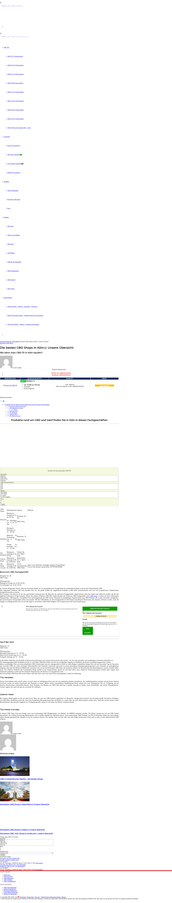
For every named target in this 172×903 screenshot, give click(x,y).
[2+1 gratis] (59, 495)
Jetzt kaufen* (39, 863)
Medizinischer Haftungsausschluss (50, 897)
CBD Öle (6, 47)
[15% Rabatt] (59, 494)
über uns (37, 897)
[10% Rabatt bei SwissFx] (13, 606)
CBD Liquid (10, 288)
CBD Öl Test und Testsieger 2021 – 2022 (19, 128)
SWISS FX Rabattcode (10, 894)
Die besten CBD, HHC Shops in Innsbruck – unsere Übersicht (26, 833)
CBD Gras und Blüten (13, 235)
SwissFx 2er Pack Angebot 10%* (9, 860)
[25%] (59, 489)
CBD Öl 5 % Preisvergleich (15, 56)
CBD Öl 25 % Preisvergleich (15, 92)
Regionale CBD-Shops (13, 199)
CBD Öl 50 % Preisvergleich (15, 119)
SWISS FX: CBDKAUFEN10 (61, 373)
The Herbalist (13, 412)
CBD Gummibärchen (10, 881)
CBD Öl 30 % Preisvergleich (15, 101)
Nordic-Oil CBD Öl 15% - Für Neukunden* (12, 866)
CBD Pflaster (11, 253)
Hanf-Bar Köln (14, 411)
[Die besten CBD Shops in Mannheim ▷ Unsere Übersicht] (15, 801)
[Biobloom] (59, 476)
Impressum (23, 897)
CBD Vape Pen (8, 876)
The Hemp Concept (15, 416)
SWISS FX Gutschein (14, 172)
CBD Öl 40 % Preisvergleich (15, 110)
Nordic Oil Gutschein (14, 145)
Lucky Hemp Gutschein (15, 163)
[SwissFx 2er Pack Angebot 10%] (10, 858)
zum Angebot (104, 385)
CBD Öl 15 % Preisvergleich (15, 74)
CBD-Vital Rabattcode (10, 887)
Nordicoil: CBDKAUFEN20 (61, 375)
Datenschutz (30, 897)
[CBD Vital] (59, 477)
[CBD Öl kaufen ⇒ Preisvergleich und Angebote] (13, 15)
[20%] (59, 487)
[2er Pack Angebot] (59, 497)
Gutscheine (7, 136)
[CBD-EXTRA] (59, 479)
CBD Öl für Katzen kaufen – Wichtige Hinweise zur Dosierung (25, 315)
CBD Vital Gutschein (14, 154)
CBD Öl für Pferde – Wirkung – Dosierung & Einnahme (23, 324)
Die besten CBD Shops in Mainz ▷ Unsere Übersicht (22, 830)
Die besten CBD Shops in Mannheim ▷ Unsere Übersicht (24, 804)
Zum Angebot (87, 631)
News (8, 208)
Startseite (2, 341)
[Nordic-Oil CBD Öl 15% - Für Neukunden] (13, 864)
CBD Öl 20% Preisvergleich (15, 83)
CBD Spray (10, 226)
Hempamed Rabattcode (10, 890)
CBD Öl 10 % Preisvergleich (15, 65)
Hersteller (6, 181)
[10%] (59, 484)
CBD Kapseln (11, 280)
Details (15, 409)
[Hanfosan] (59, 480)
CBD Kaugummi (8, 878)
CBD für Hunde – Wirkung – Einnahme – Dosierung (22, 306)
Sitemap (63, 897)
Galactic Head (13, 414)
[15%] (59, 486)
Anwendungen (8, 297)
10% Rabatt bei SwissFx (16, 408)
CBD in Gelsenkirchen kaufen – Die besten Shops (21, 779)
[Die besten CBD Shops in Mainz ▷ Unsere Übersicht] (14, 826)
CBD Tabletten (8, 880)
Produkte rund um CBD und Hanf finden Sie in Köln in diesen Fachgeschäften (27, 404)
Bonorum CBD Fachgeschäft (18, 406)
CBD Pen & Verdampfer (14, 262)
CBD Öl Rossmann (12, 190)
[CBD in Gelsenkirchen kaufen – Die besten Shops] (15, 775)
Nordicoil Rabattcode (10, 889)
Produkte (6, 217)
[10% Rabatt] (59, 492)
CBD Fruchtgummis (13, 271)
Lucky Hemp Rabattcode (11, 892)
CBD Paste (10, 244)
